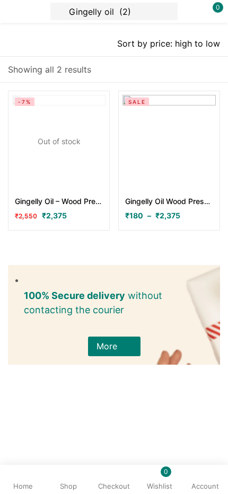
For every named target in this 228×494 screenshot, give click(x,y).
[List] (193, 70)
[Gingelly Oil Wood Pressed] (169, 141)
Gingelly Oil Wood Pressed (169, 201)
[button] (114, 346)
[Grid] (213, 70)
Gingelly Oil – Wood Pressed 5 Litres (59, 201)
